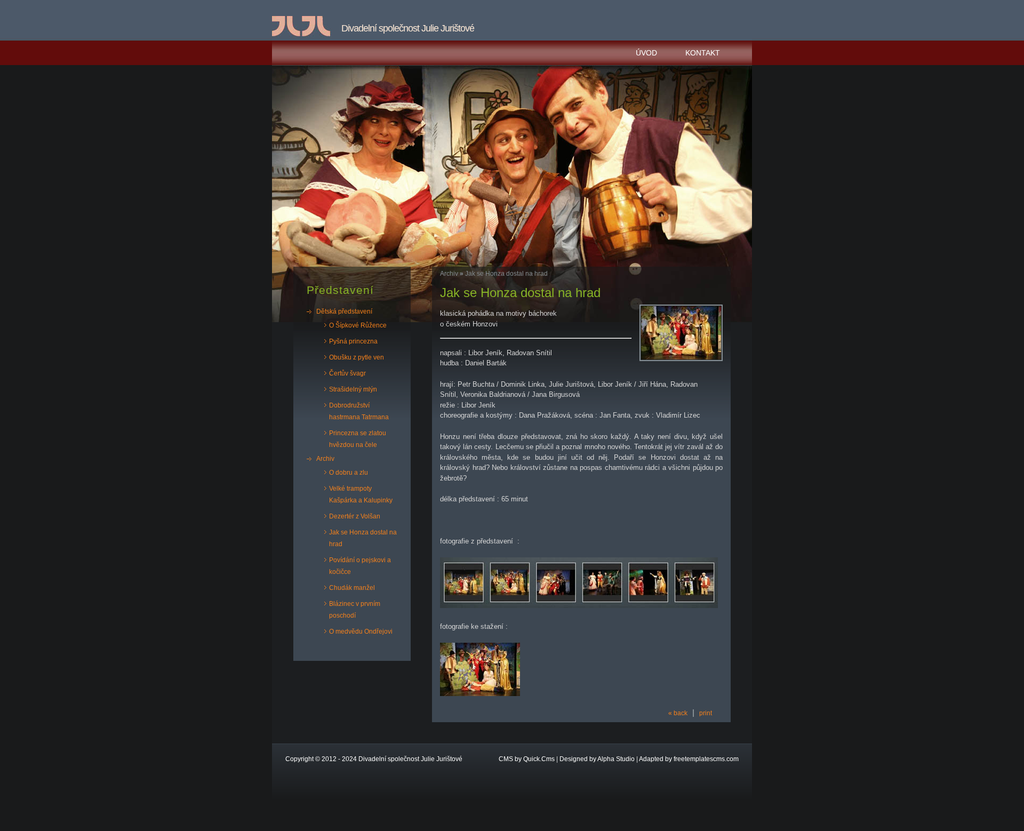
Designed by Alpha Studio (597, 759)
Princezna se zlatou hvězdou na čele (357, 439)
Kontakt (702, 53)
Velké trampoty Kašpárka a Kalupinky (361, 494)
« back (677, 713)
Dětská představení (344, 311)
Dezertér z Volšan (354, 516)
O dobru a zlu (348, 472)
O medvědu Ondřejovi (361, 631)
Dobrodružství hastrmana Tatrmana (359, 411)
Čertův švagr (347, 373)
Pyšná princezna (353, 341)
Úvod (646, 53)
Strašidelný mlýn (353, 389)
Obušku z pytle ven (356, 357)
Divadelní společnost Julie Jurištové (410, 759)
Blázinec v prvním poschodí (354, 609)
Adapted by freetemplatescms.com (689, 759)
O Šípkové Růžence (358, 325)
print (705, 713)
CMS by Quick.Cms (527, 759)
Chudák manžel (352, 588)
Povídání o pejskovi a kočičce (360, 566)
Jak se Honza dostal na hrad (363, 538)
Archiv (325, 458)
